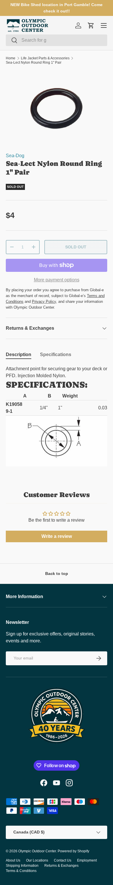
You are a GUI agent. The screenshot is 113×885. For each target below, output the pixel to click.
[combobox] (56, 40)
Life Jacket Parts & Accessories (45, 58)
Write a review (56, 536)
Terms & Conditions (21, 871)
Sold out (75, 247)
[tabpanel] (56, 416)
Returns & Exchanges (61, 866)
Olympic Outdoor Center (37, 851)
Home (10, 58)
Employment (87, 860)
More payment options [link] (56, 279)
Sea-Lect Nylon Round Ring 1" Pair (33, 63)
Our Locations (37, 860)
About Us (13, 860)
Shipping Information (22, 866)
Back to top (56, 573)
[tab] (18, 355)
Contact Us (62, 860)
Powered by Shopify (73, 851)
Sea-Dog (15, 155)
